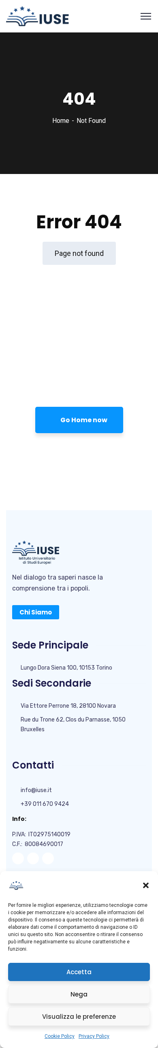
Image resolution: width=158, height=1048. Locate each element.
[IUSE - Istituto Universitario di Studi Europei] (37, 15)
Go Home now (83, 420)
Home (60, 121)
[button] (146, 885)
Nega (79, 994)
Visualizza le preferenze (79, 1016)
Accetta (79, 972)
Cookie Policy (60, 1036)
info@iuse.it (36, 790)
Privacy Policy (94, 1036)
